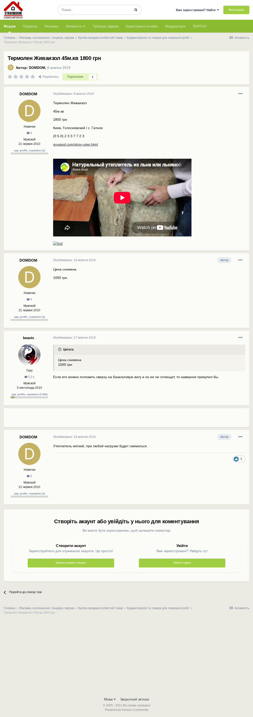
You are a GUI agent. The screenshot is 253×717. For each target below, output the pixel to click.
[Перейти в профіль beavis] (29, 355)
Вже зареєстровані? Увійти (196, 10)
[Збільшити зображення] (58, 244)
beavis (28, 338)
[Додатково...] (240, 94)
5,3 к (30, 377)
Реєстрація (236, 10)
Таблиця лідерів (105, 26)
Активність (74, 26)
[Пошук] (135, 10)
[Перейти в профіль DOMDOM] (11, 67)
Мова (109, 699)
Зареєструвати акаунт (70, 562)
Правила (30, 26)
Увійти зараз (182, 562)
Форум (10, 26)
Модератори (175, 26)
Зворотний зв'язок (134, 699)
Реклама (51, 26)
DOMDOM (37, 68)
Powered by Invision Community (126, 710)
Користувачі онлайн (142, 26)
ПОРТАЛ (200, 26)
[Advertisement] (111, 419)
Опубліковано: (73, 94)
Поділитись (50, 76)
